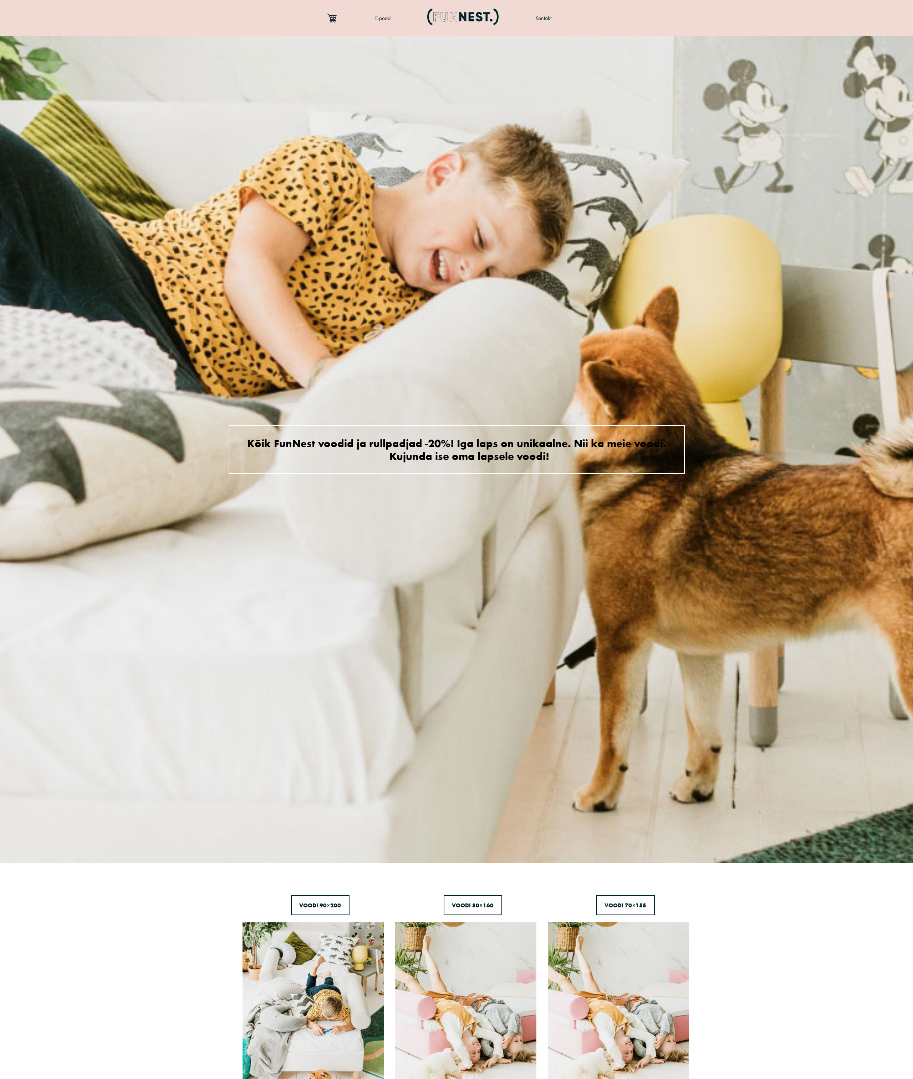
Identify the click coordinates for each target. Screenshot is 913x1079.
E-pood (383, 18)
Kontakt (543, 18)
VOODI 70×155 (625, 905)
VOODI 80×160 (473, 905)
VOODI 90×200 (320, 905)
